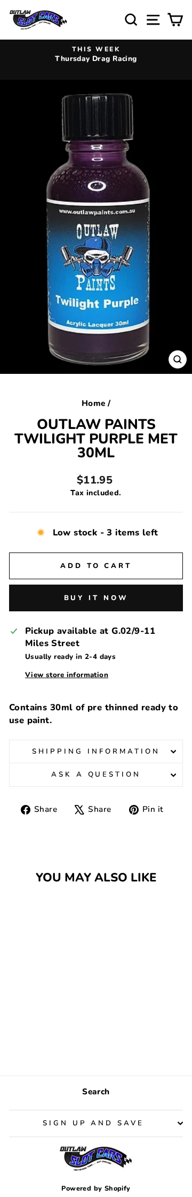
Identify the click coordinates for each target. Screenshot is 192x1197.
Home (94, 403)
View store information (66, 675)
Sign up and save (94, 1123)
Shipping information (96, 751)
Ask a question (96, 774)
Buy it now (96, 598)
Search (95, 1091)
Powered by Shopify (95, 1188)
